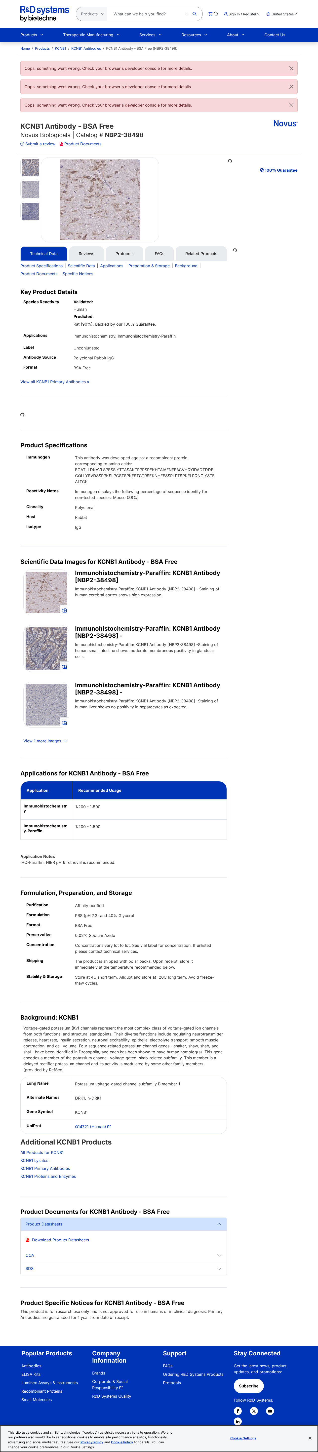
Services (147, 34)
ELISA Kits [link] (30, 1374)
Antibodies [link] (31, 1365)
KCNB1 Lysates (34, 1160)
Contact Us (274, 34)
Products (28, 34)
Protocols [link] (172, 1382)
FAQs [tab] (159, 253)
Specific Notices (78, 273)
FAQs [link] (167, 1365)
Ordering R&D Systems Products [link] (193, 1374)
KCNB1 (60, 48)
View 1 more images (42, 740)
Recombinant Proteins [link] (41, 1391)
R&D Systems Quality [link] (111, 1396)
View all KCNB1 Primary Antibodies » (54, 381)
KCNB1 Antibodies (86, 48)
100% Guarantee (281, 170)
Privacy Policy (91, 1442)
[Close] (291, 68)
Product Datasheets (44, 1224)
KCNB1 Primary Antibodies (45, 1168)
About (232, 34)
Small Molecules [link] (36, 1399)
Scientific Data (81, 265)
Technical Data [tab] (44, 253)
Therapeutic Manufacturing (88, 34)
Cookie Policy (122, 1442)
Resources (191, 34)
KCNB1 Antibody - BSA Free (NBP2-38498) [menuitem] (141, 48)
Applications (111, 265)
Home (25, 48)
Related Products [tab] (201, 253)
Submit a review (40, 143)
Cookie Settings (243, 1438)
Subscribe (249, 1385)
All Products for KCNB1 (42, 1152)
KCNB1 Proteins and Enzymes (48, 1176)
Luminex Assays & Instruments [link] (49, 1382)
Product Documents (82, 143)
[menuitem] (25, 48)
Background (186, 265)
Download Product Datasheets (60, 1239)
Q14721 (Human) (90, 1126)
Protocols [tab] (124, 253)
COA (30, 1255)
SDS (30, 1268)
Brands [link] (98, 1373)
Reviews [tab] (86, 253)
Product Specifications (41, 265)
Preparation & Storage (149, 265)
